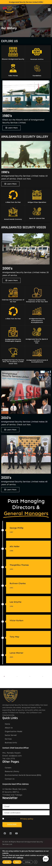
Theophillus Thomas (19, 565)
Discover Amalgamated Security (13, 59)
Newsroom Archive (36, 59)
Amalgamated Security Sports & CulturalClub (37, 341)
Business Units (11, 743)
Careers (8, 768)
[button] (46, 859)
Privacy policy (26, 819)
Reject (17, 862)
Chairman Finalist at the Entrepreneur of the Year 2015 (37, 301)
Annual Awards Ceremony (13, 219)
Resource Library (12, 771)
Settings (27, 862)
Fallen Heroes (13, 75)
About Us (9, 728)
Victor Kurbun (16, 620)
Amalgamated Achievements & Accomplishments (37, 361)
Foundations (37, 75)
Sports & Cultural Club (37, 218)
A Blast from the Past (13, 202)
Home (7, 724)
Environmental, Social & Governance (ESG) (23, 775)
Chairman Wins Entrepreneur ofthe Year (13, 300)
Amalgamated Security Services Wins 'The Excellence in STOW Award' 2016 (13, 361)
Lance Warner (16, 653)
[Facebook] (4, 833)
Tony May (14, 636)
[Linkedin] (10, 833)
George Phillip (16, 528)
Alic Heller (15, 546)
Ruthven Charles (18, 583)
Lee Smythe (15, 602)
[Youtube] (16, 833)
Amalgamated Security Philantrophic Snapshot (13, 340)
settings (20, 857)
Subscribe (12, 824)
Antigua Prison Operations (37, 202)
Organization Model (13, 731)
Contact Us (9, 779)
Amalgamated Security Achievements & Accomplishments (37, 320)
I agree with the (18, 819)
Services (8, 739)
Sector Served (10, 735)
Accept (7, 862)
